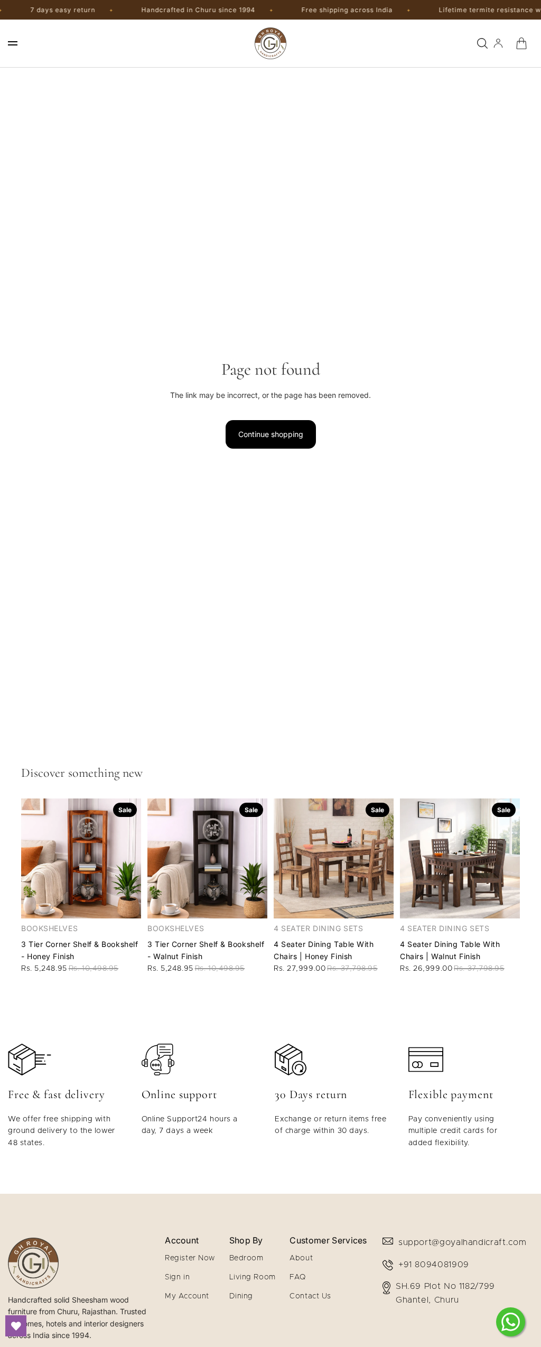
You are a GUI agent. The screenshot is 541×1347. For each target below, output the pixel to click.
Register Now (190, 1258)
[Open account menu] (498, 43)
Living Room (252, 1277)
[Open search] (482, 43)
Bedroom (246, 1258)
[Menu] (12, 43)
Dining (241, 1296)
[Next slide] (133, 858)
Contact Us (310, 1296)
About (301, 1258)
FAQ (298, 1277)
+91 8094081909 (433, 1264)
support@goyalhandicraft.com (462, 1242)
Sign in (177, 1277)
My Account (187, 1296)
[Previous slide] (29, 858)
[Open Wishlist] (15, 1325)
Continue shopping (270, 434)
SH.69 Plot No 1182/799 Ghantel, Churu (445, 1293)
